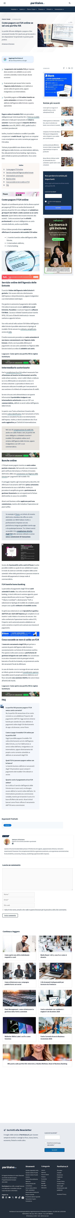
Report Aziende (30, 1194)
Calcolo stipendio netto (32, 1170)
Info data (43, 1185)
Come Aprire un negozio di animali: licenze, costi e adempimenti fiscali (50, 110)
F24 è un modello (33, 117)
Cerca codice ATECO (31, 1188)
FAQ (7, 185)
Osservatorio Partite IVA (32, 1192)
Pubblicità (59, 1177)
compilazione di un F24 (14, 372)
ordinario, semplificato (28, 329)
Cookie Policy (60, 1183)
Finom (17, 514)
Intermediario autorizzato (14, 176)
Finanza (40, 9)
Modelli (43, 1183)
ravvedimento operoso (30, 672)
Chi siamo (59, 1170)
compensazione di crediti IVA (23, 430)
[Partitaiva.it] (37, 3)
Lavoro (21, 9)
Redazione (60, 1175)
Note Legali (60, 1186)
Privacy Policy (61, 1181)
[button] (5, 3)
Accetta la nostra (54, 202)
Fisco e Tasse (31, 9)
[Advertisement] (37, 1094)
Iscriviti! (58, 208)
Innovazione (58, 9)
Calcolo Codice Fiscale (32, 1172)
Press (58, 1179)
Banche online (10, 179)
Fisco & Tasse (45, 1174)
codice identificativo (14, 414)
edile (10, 332)
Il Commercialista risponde (33, 1197)
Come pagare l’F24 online (14, 169)
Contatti (59, 1172)
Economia (44, 1179)
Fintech (49, 9)
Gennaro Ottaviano (8, 44)
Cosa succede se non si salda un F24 (17, 182)
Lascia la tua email (51, 192)
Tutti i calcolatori (30, 1190)
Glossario (44, 1188)
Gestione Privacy (61, 1194)
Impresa (13, 9)
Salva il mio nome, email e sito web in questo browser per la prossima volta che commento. (35, 910)
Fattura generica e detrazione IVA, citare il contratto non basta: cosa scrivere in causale (51, 123)
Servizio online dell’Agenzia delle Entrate (19, 173)
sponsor (7, 825)
